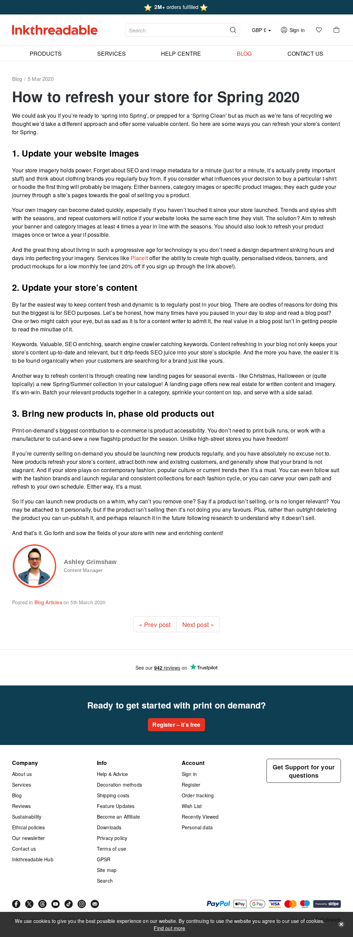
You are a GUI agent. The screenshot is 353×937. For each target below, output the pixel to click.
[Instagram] (81, 904)
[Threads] (42, 904)
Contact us (24, 848)
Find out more (169, 927)
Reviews (21, 805)
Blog (17, 795)
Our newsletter (28, 837)
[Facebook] (16, 904)
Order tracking (198, 795)
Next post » (198, 624)
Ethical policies (28, 827)
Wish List (192, 805)
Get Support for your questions (304, 771)
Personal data (197, 827)
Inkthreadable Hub (32, 859)
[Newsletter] (94, 904)
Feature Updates (115, 805)
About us (22, 773)
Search (105, 880)
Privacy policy (112, 837)
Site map (107, 869)
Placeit (139, 258)
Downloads (109, 827)
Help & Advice (112, 773)
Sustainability (26, 816)
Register (191, 784)
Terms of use (111, 848)
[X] (29, 904)
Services (21, 784)
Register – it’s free (176, 724)
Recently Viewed (200, 816)
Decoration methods (119, 784)
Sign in (189, 773)
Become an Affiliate (118, 816)
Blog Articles (48, 602)
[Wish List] (318, 29)
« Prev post (155, 624)
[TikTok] (68, 904)
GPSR (104, 859)
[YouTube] (55, 904)
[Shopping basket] (336, 29)
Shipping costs (113, 795)
